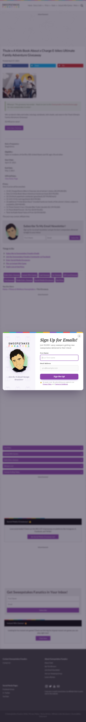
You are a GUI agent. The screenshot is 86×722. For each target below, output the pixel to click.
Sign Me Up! (59, 376)
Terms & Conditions (61, 384)
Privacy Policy (47, 384)
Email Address (45, 363)
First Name (44, 353)
